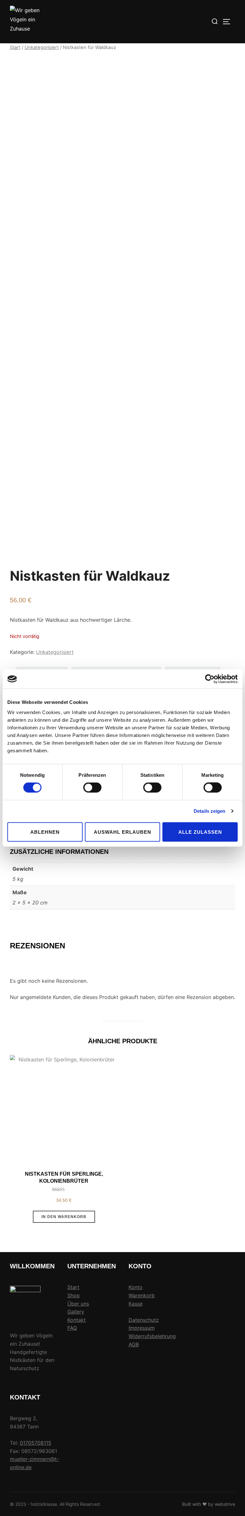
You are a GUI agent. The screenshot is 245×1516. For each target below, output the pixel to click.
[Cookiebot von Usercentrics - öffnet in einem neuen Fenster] (210, 679)
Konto (136, 1287)
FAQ (72, 1328)
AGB (134, 1344)
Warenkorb (142, 1295)
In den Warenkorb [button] (63, 1217)
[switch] (92, 788)
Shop (73, 1295)
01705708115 (35, 1443)
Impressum (142, 1328)
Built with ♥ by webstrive (208, 1504)
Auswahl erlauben (122, 831)
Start (15, 47)
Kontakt (76, 1320)
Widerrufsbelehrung (152, 1336)
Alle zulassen (200, 831)
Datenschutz (144, 1320)
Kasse (136, 1303)
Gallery (75, 1311)
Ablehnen (45, 831)
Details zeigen (209, 811)
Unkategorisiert (42, 47)
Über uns (78, 1303)
